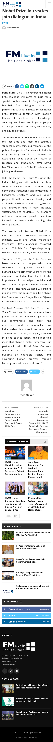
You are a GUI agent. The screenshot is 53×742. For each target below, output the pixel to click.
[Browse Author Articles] (26, 385)
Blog (5, 23)
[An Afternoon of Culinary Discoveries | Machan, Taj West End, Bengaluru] (8, 535)
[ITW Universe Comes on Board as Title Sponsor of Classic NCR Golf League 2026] (15, 488)
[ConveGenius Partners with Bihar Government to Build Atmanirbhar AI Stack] (8, 562)
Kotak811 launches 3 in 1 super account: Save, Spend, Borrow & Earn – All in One (13, 418)
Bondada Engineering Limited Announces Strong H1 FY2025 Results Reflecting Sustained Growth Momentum (38, 421)
